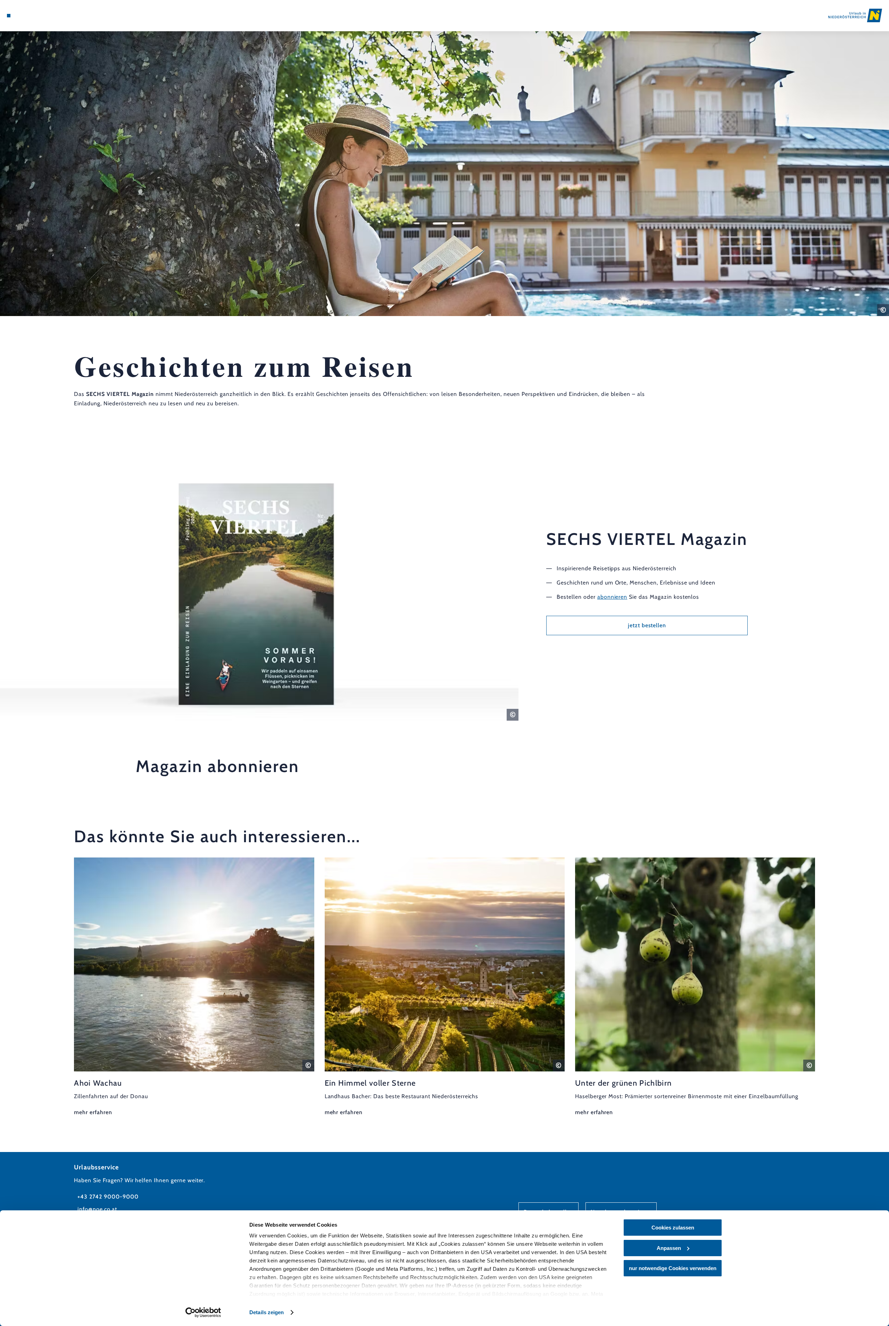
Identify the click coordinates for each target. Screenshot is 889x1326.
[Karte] (28, 15)
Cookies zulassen (672, 1227)
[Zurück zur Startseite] (855, 15)
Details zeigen (266, 1312)
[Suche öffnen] (48, 15)
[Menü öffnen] (8, 15)
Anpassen (669, 1248)
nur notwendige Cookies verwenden (672, 1268)
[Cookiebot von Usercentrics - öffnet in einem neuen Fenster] (203, 1312)
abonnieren (612, 597)
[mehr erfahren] (194, 987)
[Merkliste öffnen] (38, 15)
